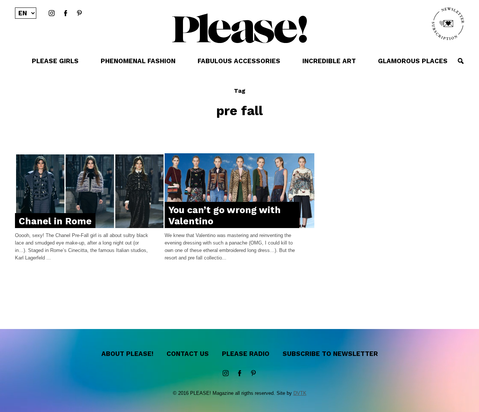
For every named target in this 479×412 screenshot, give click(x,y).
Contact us (188, 353)
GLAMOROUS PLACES (413, 61)
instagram (51, 13)
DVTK (299, 393)
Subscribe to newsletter (330, 353)
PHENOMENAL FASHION (138, 61)
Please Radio (245, 353)
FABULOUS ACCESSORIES (239, 61)
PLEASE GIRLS (55, 61)
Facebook (65, 13)
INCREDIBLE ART (329, 61)
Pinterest (79, 13)
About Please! (127, 353)
